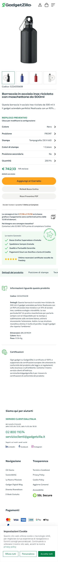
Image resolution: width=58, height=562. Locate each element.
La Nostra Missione (14, 480)
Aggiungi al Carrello (29, 181)
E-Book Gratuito (12, 494)
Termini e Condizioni (41, 470)
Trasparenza (40, 461)
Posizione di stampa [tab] (38, 272)
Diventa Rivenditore (14, 489)
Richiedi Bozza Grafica (29, 189)
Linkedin (11, 447)
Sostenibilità (11, 475)
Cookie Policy (38, 480)
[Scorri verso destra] (52, 77)
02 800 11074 (15, 432)
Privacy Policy (38, 475)
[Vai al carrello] (47, 5)
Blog (21, 484)
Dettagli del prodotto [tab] (12, 272)
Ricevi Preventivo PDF (29, 196)
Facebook (24, 447)
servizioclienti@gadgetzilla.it (22, 373)
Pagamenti (12, 510)
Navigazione (13, 461)
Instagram (38, 447)
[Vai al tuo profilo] (40, 5)
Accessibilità (38, 490)
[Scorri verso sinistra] (5, 77)
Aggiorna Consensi (40, 484)
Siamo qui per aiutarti (19, 411)
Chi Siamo (10, 470)
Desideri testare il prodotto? (20, 205)
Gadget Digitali (12, 484)
